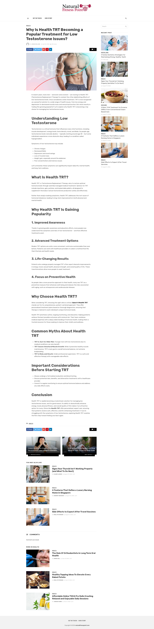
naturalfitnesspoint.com (82, 625)
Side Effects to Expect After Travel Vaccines (74, 512)
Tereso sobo (58, 601)
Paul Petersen (58, 514)
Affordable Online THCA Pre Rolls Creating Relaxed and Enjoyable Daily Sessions (72, 597)
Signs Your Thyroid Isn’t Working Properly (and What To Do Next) (72, 470)
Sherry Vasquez (59, 495)
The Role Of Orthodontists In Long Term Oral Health (73, 554)
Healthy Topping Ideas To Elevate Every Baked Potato (71, 575)
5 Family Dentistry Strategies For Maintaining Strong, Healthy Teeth (113, 56)
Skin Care (104, 105)
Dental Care (104, 52)
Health (28, 25)
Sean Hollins (36, 44)
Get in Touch (37, 18)
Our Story (48, 18)
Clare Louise (58, 474)
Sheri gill (57, 558)
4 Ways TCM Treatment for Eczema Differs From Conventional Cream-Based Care (114, 110)
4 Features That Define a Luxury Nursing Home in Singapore (72, 491)
